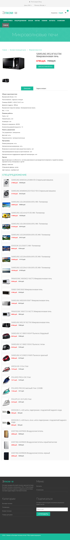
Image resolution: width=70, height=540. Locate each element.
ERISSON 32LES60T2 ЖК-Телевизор (25, 246)
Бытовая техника (7, 503)
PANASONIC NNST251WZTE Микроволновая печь (31, 311)
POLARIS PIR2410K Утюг (21, 377)
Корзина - (59, 13)
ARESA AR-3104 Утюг (19, 366)
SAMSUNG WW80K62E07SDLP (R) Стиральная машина (33, 191)
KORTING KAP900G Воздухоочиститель (27, 431)
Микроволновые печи (35, 50)
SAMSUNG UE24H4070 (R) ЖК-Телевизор (28, 213)
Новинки (44, 20)
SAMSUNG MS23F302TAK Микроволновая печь (30, 322)
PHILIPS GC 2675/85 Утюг (21, 399)
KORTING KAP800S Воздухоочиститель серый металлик (34, 442)
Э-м (9, 12)
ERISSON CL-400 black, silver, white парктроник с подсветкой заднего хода (38, 421)
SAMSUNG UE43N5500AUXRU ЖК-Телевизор (29, 224)
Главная (5, 25)
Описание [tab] (27, 88)
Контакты (52, 20)
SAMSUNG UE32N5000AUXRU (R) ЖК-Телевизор (30, 235)
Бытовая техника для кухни (18, 50)
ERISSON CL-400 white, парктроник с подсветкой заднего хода (36, 410)
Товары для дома (7, 515)
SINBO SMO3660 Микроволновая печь (26, 289)
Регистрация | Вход (36, 2)
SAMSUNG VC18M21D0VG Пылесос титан (28, 344)
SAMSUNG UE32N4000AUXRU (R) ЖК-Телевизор (30, 257)
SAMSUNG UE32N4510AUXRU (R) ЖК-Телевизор (30, 268)
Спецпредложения (20, 20)
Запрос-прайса (8, 20)
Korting (37, 20)
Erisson (30, 20)
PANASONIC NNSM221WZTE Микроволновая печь (31, 279)
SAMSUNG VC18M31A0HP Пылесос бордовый (30, 333)
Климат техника (6, 511)
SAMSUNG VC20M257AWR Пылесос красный (29, 355)
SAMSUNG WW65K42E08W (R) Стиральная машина (32, 180)
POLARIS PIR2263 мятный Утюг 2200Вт (27, 388)
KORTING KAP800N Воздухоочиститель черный (30, 453)
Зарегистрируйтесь (45, 67)
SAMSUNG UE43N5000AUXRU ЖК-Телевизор (29, 202)
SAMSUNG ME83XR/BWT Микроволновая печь (30, 300)
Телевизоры (5, 507)
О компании (61, 20)
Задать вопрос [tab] (41, 88)
